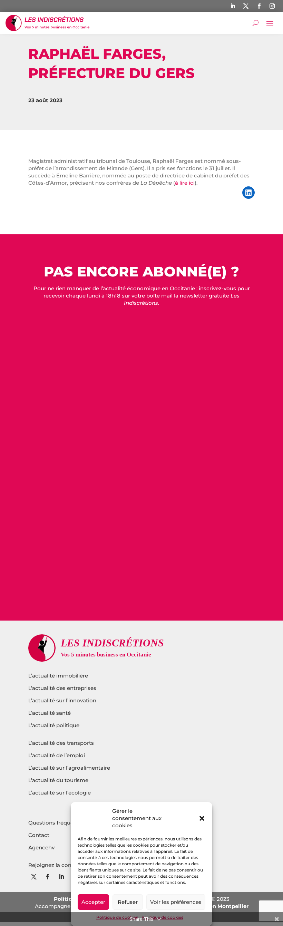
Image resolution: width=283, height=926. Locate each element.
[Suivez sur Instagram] (272, 6)
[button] (201, 818)
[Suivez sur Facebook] (259, 6)
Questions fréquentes (56, 822)
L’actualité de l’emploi (56, 755)
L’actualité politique (53, 725)
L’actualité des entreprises (62, 688)
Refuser (128, 902)
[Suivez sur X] (246, 6)
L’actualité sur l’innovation (62, 700)
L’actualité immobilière (58, 675)
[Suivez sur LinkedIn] (233, 6)
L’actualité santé (49, 713)
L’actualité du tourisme (58, 780)
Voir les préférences (176, 902)
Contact (38, 835)
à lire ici (185, 182)
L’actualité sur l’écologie (59, 792)
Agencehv (41, 847)
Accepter (93, 902)
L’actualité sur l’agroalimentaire (69, 767)
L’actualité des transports (61, 743)
